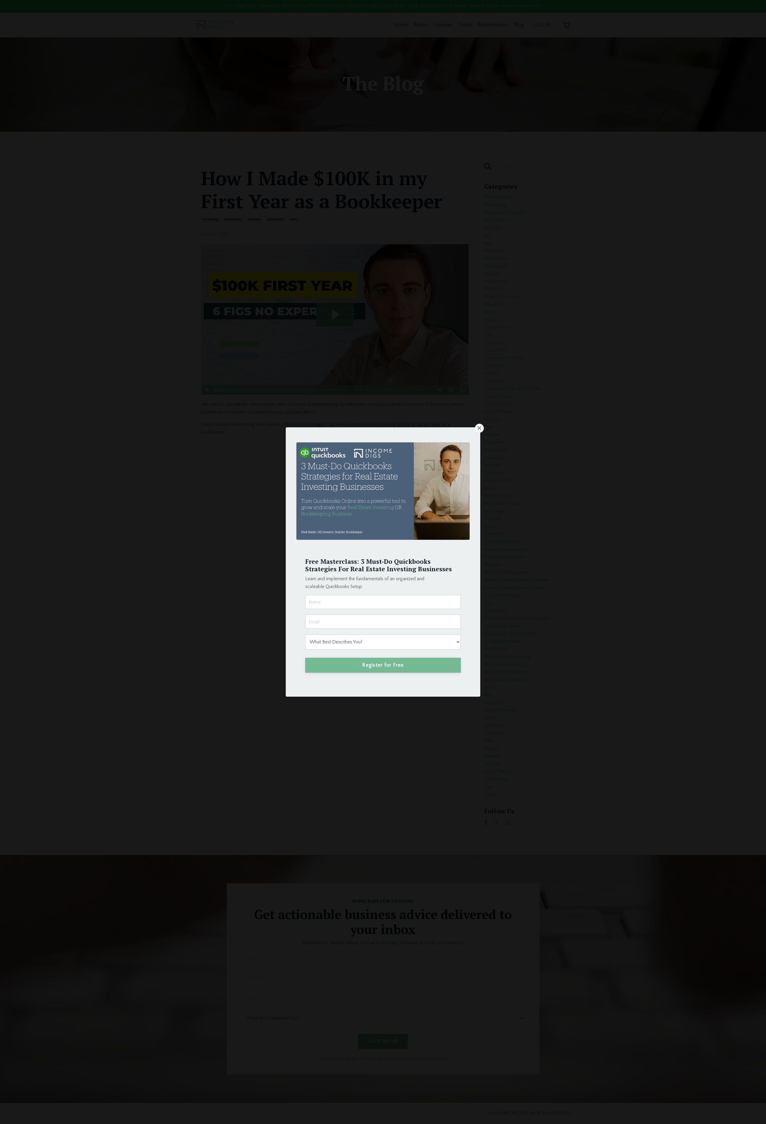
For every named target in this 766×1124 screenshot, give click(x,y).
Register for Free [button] (383, 665)
